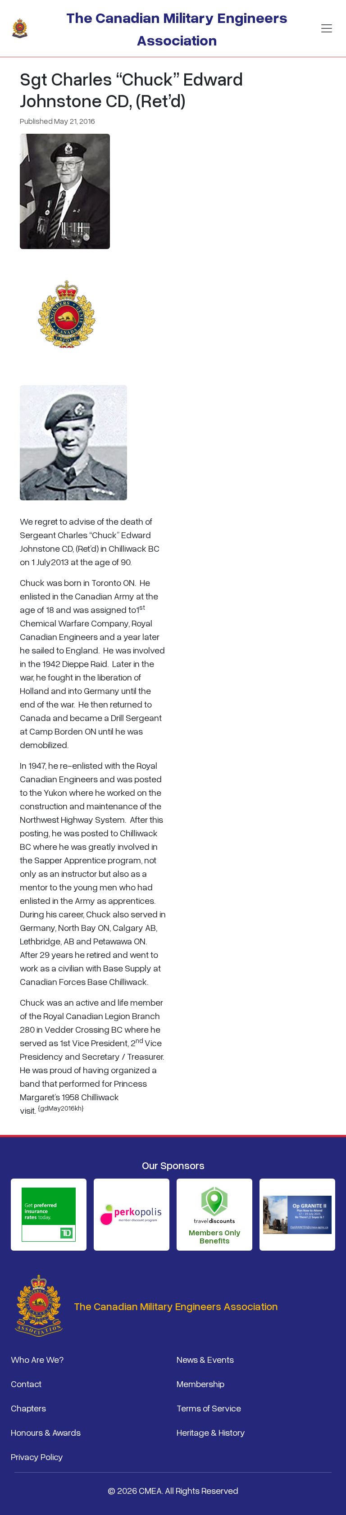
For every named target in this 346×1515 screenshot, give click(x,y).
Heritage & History (211, 1432)
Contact (26, 1383)
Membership (200, 1383)
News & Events (205, 1359)
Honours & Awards (46, 1432)
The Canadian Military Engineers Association (176, 28)
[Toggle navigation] (326, 28)
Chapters (28, 1407)
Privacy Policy (37, 1456)
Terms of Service (209, 1407)
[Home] (23, 28)
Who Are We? (37, 1359)
